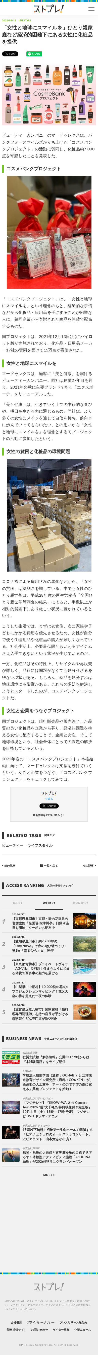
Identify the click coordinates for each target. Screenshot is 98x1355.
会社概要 (16, 1322)
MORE (48, 1175)
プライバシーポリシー (41, 1322)
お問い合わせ (39, 1329)
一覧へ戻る (50, 865)
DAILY (17, 903)
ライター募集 (61, 1329)
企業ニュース (82, 1329)
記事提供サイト (16, 1329)
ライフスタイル (40, 845)
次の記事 (88, 865)
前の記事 (9, 865)
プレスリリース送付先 (73, 1322)
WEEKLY (49, 903)
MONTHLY (80, 903)
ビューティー (12, 845)
